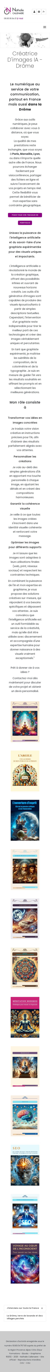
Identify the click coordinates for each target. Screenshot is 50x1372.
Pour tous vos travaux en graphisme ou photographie (25, 215)
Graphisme (36, 1353)
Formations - (15, 1353)
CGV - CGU (25, 1363)
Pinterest (39, 11)
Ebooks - (26, 1353)
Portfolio (25, 223)
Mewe (43, 11)
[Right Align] (44, 27)
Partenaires (34, 11)
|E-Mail (20, 18)
